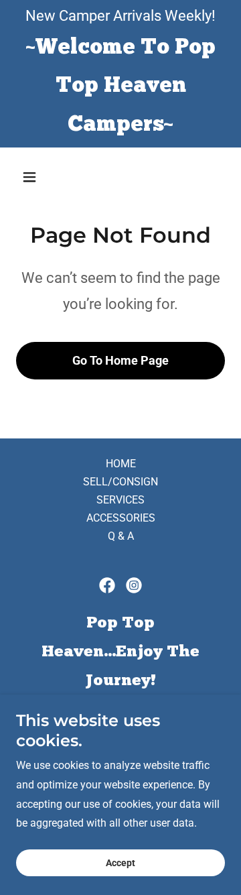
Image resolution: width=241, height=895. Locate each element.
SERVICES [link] (120, 499)
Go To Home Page (120, 360)
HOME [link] (121, 463)
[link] (107, 585)
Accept (120, 862)
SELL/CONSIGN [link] (120, 481)
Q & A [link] (121, 536)
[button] (32, 177)
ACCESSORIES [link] (120, 518)
